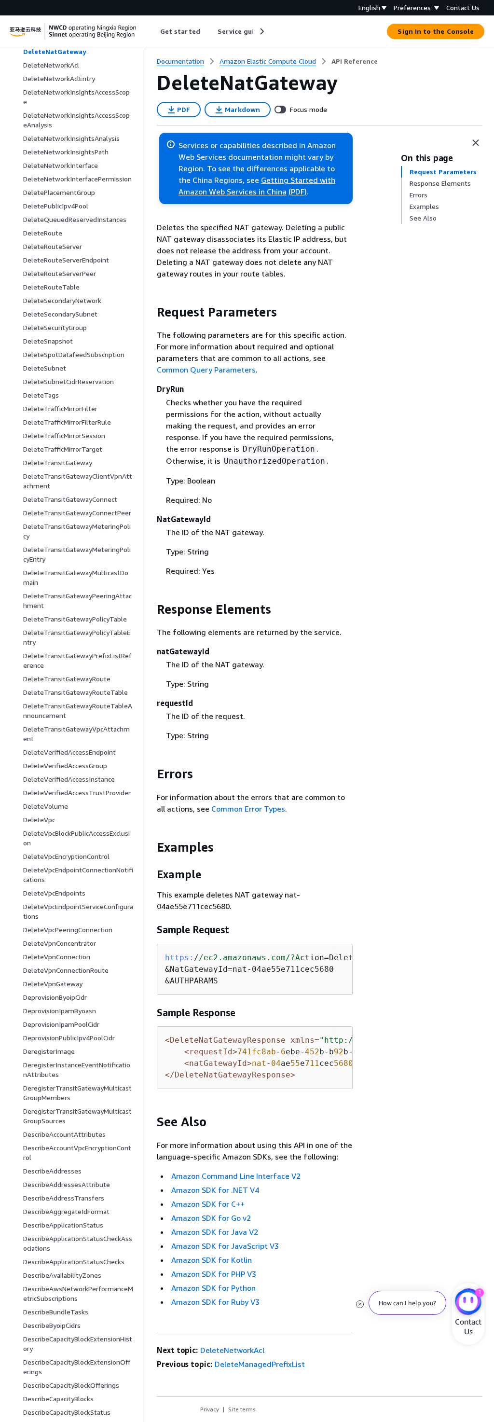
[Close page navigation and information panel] (475, 143)
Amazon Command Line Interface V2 (236, 1176)
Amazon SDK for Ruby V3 (215, 1302)
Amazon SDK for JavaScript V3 (225, 1246)
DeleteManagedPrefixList (260, 1364)
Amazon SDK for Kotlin (211, 1260)
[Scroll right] (261, 31)
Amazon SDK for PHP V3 (213, 1274)
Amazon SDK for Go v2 (211, 1218)
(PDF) (297, 191)
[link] (354, 61)
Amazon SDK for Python (213, 1288)
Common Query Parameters (206, 369)
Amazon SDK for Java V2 (214, 1232)
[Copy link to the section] (149, 312)
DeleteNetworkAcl (232, 1350)
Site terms (242, 1409)
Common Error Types (248, 809)
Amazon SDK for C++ (208, 1204)
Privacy (209, 1409)
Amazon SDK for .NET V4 (215, 1190)
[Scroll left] (153, 31)
